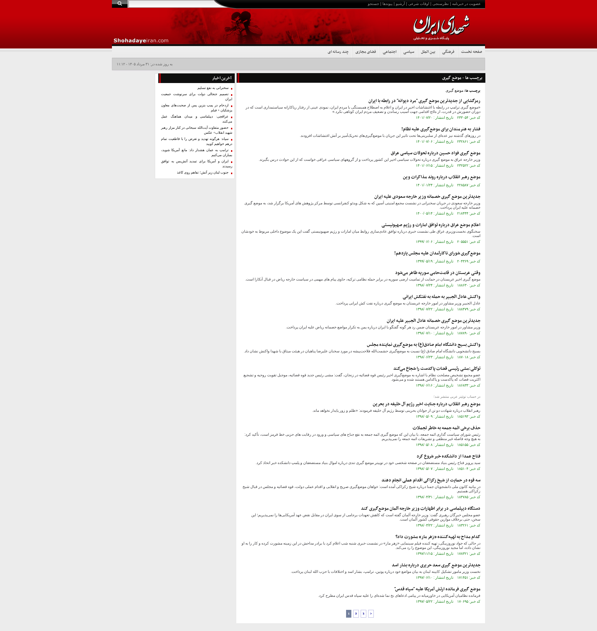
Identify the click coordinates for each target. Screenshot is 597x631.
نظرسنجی (441, 4)
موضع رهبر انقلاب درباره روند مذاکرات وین (441, 177)
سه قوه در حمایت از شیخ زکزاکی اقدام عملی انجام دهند (431, 480)
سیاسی (408, 52)
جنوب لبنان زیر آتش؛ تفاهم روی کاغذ (203, 172)
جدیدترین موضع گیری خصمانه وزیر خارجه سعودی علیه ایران (427, 197)
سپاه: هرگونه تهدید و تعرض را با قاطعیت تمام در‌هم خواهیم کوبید (196, 141)
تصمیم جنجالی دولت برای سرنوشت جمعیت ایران (196, 96)
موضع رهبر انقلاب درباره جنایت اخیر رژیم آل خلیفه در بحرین (426, 404)
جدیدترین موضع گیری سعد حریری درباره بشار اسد (436, 565)
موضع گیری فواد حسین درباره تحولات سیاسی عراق (435, 153)
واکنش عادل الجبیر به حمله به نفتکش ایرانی (441, 297)
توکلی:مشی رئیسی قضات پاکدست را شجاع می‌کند (436, 369)
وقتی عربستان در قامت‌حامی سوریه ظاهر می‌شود (437, 273)
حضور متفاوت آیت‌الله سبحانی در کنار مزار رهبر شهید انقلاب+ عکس (196, 130)
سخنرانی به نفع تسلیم (213, 88)
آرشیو (400, 4)
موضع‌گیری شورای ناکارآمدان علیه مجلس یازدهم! (437, 253)
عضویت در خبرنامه (466, 4)
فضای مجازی (365, 52)
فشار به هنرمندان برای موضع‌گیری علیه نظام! (440, 129)
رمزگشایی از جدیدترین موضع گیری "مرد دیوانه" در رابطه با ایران (424, 101)
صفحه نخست (471, 52)
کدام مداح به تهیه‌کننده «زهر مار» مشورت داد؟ (438, 537)
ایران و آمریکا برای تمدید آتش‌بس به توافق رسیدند (196, 164)
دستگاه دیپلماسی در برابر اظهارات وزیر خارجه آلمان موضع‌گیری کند (420, 509)
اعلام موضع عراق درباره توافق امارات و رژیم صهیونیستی (431, 225)
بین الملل (428, 52)
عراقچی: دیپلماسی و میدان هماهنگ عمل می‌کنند (196, 119)
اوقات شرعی (418, 4)
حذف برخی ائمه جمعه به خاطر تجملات (446, 428)
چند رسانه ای (338, 52)
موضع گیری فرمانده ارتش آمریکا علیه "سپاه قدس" (437, 589)
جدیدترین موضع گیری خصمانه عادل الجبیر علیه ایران (433, 321)
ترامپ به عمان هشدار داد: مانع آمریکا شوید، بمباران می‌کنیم (196, 152)
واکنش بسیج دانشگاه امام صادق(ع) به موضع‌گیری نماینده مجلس (423, 345)
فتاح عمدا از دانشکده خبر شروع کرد (448, 456)
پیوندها (387, 4)
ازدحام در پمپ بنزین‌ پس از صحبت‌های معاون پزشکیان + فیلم (196, 108)
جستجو (373, 4)
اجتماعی (389, 52)
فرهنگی (448, 52)
